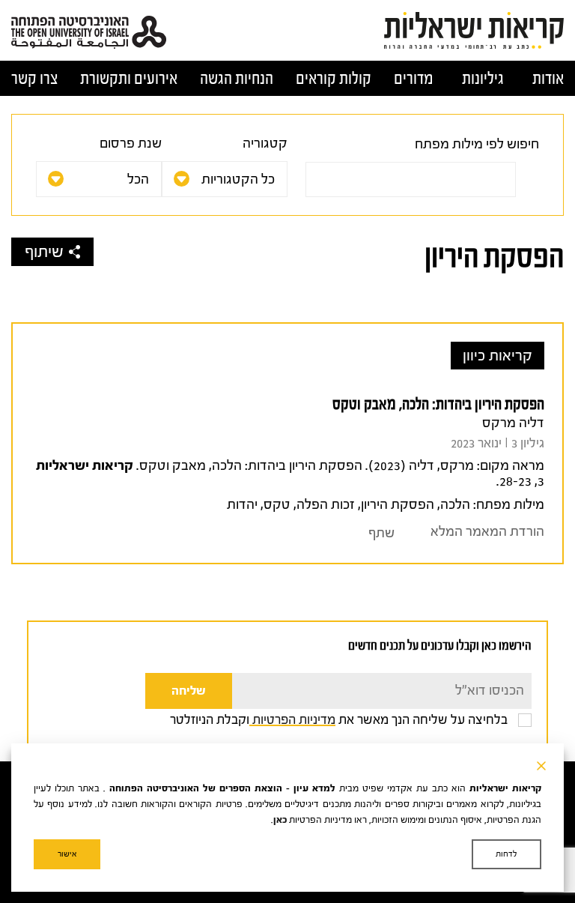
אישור (67, 854)
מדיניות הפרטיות (292, 719)
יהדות (242, 505)
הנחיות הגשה (236, 78)
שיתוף (44, 252)
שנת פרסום (131, 143)
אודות (548, 78)
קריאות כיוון (497, 355)
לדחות (506, 854)
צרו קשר (34, 78)
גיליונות (483, 78)
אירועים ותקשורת (128, 78)
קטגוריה (265, 143)
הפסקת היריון (397, 505)
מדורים (413, 78)
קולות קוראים (333, 78)
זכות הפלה (325, 505)
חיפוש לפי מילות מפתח (477, 144)
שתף (381, 533)
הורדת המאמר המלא (487, 532)
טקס (277, 505)
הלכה (455, 505)
